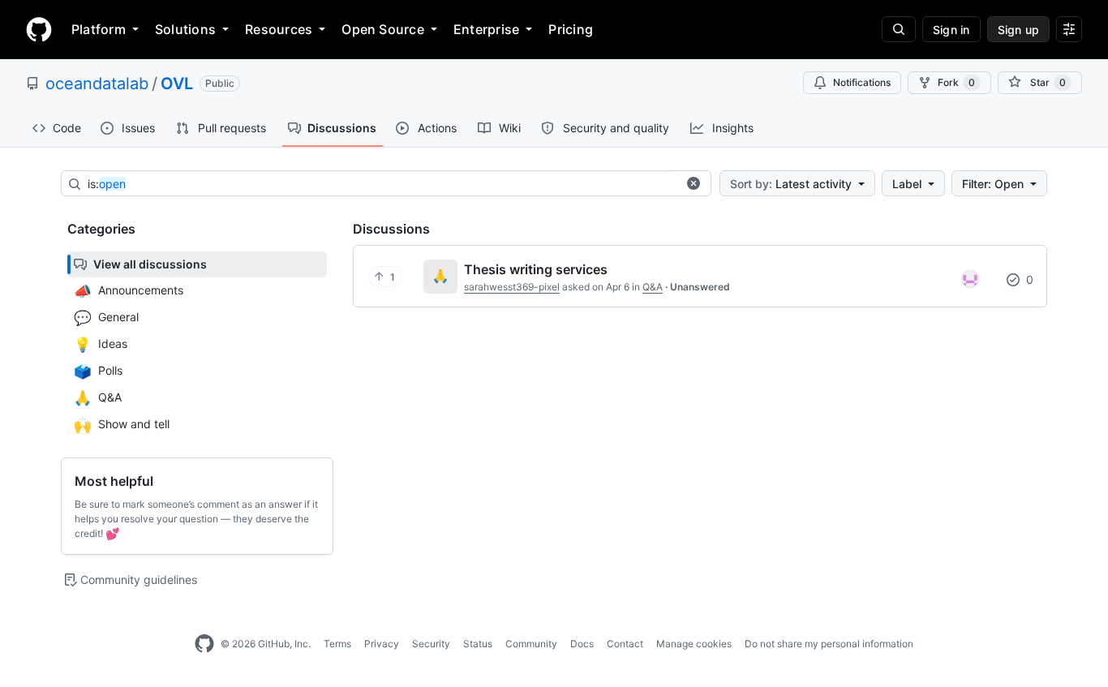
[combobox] (382, 184)
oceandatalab (96, 83)
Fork (956, 82)
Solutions (185, 29)
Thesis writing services (536, 269)
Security (431, 644)
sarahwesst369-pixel (512, 287)
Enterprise (486, 29)
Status (477, 644)
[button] (693, 183)
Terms (337, 644)
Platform (98, 29)
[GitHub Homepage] (204, 644)
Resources (278, 29)
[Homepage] (39, 29)
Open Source (382, 29)
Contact (625, 644)
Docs (582, 644)
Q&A (652, 287)
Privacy (381, 644)
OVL (177, 83)
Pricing (570, 29)
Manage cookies (694, 644)
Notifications (862, 82)
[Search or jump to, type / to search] (899, 29)
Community (531, 644)
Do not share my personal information (829, 644)
